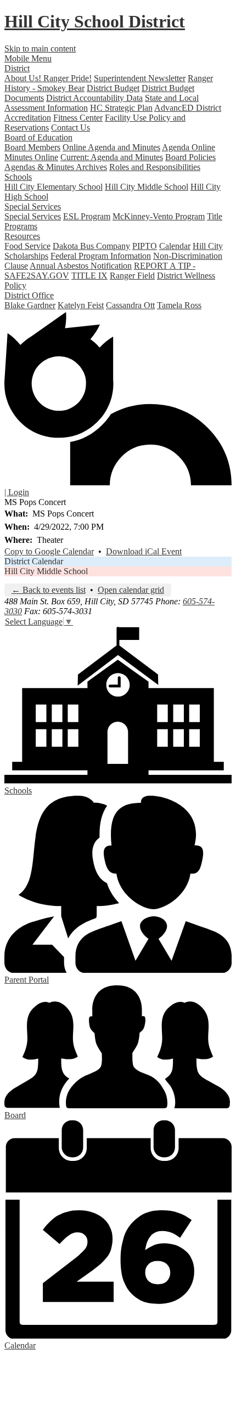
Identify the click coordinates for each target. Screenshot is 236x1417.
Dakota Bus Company (91, 246)
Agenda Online (188, 147)
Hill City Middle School (146, 186)
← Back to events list (49, 589)
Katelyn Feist (81, 305)
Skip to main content (40, 48)
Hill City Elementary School (53, 186)
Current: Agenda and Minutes (111, 157)
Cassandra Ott (130, 305)
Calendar (174, 246)
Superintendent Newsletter (140, 78)
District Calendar (33, 561)
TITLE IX (89, 275)
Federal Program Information (100, 255)
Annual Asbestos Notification (81, 265)
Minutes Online (31, 157)
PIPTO (144, 246)
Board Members (32, 147)
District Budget (113, 88)
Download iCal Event (144, 551)
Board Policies (190, 157)
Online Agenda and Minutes (111, 147)
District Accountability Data (94, 98)
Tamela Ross (179, 305)
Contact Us (70, 127)
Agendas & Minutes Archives (55, 167)
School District (94, 21)
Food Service (27, 246)
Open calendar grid (131, 589)
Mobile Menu (28, 58)
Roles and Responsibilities (154, 167)
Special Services (32, 216)
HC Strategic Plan (121, 107)
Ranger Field (132, 275)
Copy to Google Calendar (49, 551)
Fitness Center (78, 117)
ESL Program (86, 216)
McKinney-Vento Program (159, 216)
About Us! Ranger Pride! (48, 78)
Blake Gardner (29, 305)
